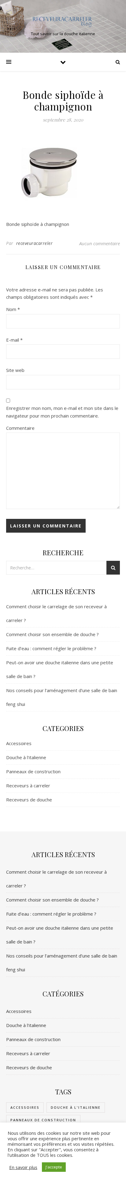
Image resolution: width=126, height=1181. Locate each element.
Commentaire (20, 428)
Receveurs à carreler (28, 785)
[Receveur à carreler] (63, 21)
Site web (15, 370)
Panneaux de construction (33, 771)
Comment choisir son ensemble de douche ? (52, 634)
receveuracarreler (34, 243)
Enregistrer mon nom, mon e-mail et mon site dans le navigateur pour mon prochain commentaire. (62, 412)
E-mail (14, 340)
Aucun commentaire (99, 243)
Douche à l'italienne (26, 757)
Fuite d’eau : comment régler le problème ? (51, 648)
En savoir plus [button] (23, 1167)
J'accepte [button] (54, 1167)
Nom (13, 309)
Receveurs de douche (29, 800)
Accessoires (18, 743)
